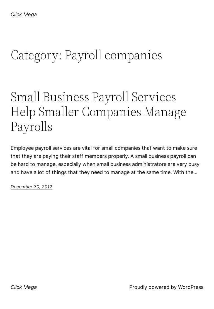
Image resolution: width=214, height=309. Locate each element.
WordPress (190, 287)
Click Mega (24, 14)
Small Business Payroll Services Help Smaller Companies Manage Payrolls (98, 111)
